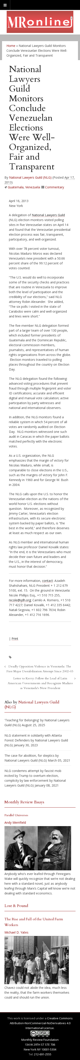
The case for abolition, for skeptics (29, 755)
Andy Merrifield (15, 822)
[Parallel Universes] (37, 848)
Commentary (54, 187)
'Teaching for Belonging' (21, 720)
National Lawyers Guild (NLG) (30, 177)
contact (47, 581)
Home (10, 46)
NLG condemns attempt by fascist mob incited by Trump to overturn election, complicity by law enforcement (32, 776)
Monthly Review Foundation (40, 1040)
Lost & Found (16, 906)
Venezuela (32, 187)
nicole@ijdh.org (20, 600)
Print (15, 638)
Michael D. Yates (16, 932)
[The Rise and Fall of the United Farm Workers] (36, 960)
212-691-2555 (42, 1054)
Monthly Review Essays (24, 802)
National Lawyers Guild (48, 215)
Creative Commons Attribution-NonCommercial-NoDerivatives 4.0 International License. (41, 1023)
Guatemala (16, 187)
